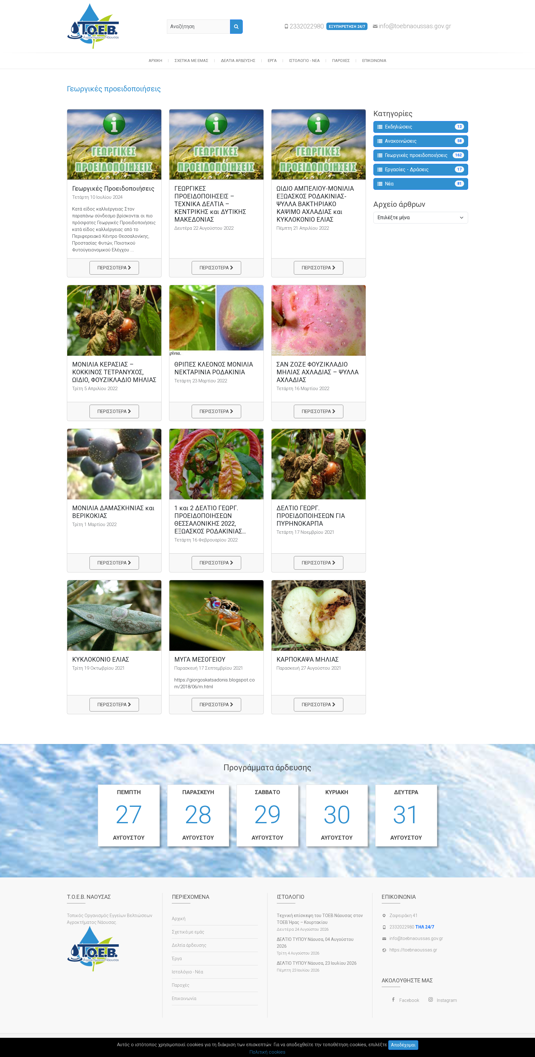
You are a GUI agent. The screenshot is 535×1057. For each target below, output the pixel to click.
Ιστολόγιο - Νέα (304, 60)
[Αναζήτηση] (236, 27)
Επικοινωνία (374, 60)
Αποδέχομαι (403, 1044)
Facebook (409, 1000)
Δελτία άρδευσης (238, 60)
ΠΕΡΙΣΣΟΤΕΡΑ (112, 268)
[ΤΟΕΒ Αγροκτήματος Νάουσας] (95, 26)
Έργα (272, 60)
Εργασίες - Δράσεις (423, 169)
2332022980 (327, 26)
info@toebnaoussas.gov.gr (415, 26)
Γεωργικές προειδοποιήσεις (423, 155)
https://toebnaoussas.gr (413, 949)
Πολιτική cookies (267, 1052)
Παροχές (341, 60)
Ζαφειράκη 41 (403, 915)
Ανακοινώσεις (423, 141)
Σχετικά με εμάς (191, 60)
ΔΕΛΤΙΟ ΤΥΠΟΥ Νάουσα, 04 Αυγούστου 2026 (315, 943)
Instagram (447, 1000)
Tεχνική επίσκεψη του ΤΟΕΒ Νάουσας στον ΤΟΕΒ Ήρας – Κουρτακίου (320, 919)
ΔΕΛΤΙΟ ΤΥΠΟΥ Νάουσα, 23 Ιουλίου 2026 (317, 963)
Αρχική (155, 60)
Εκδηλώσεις (423, 127)
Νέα (423, 184)
